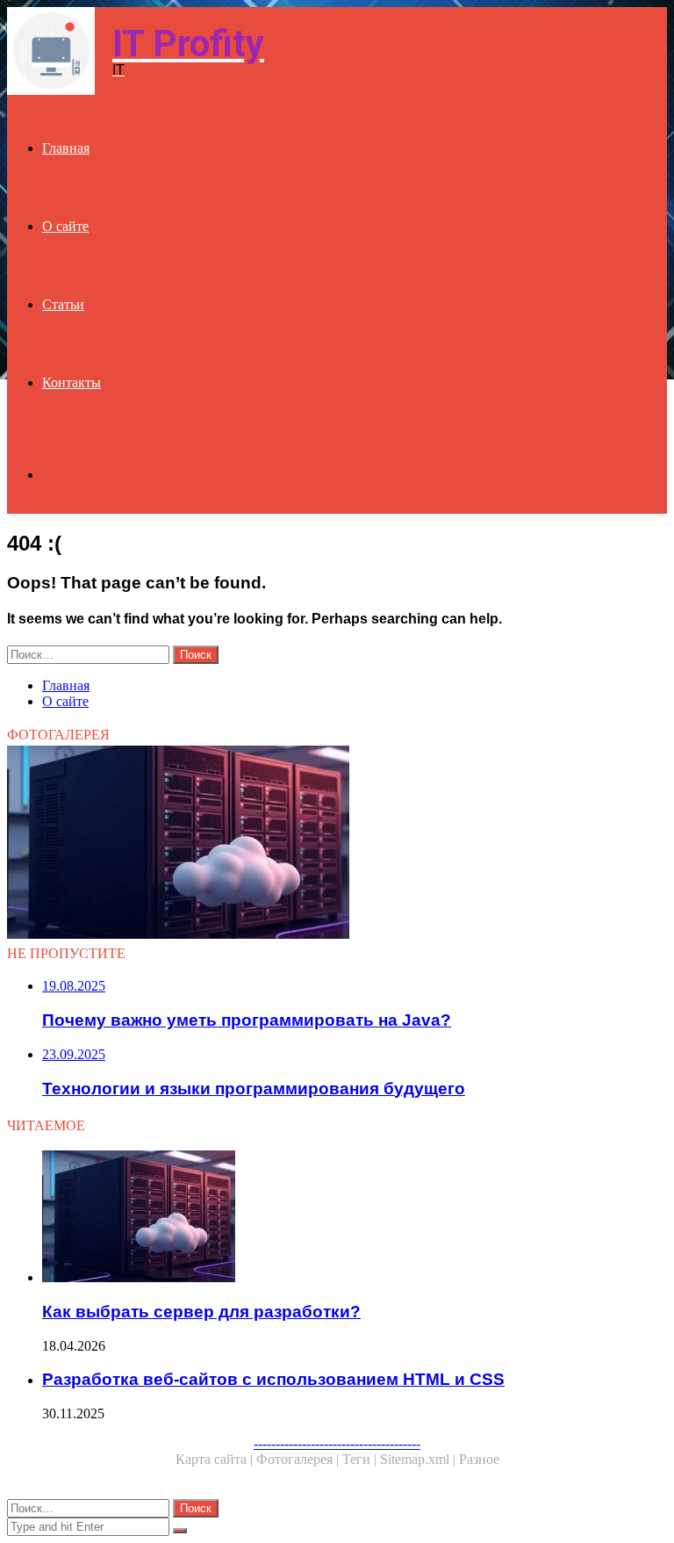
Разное (479, 1459)
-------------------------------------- (337, 1443)
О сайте (65, 226)
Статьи (63, 304)
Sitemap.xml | (419, 1459)
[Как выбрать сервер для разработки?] (337, 844)
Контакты (71, 382)
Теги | (361, 1459)
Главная (66, 148)
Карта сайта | (216, 1459)
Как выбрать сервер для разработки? (201, 1311)
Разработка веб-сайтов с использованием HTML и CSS (273, 1379)
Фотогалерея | (299, 1459)
